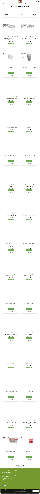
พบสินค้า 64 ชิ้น (5, 14)
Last (25, 465)
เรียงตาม (23, 14)
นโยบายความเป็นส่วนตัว (23, 491)
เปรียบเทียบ (11, 75)
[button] (36, 1)
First (15, 465)
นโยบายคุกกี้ (6, 492)
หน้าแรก (16, 472)
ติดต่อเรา (16, 478)
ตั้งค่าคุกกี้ (30, 491)
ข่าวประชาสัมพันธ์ (17, 476)
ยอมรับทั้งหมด (36, 491)
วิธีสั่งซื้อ (16, 475)
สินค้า (15, 474)
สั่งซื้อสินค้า (11, 43)
